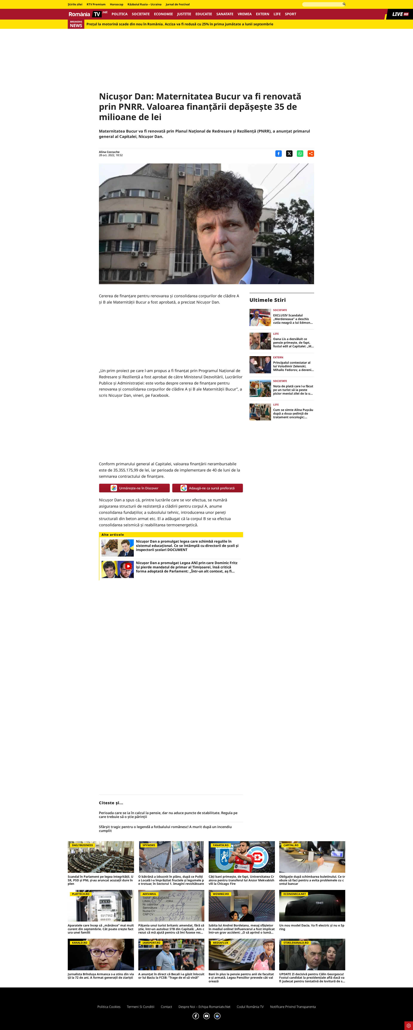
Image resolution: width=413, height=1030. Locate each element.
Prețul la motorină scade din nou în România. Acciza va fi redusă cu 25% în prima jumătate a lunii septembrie (179, 24)
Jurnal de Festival (178, 4)
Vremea (245, 14)
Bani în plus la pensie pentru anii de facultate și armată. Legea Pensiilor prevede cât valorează (241, 977)
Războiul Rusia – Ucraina (145, 4)
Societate (141, 14)
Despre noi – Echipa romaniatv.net (204, 1007)
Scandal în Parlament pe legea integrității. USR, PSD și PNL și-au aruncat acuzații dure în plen (100, 880)
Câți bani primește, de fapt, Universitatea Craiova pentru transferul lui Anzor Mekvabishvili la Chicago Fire (241, 880)
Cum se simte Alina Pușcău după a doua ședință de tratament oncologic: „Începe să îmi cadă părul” (293, 413)
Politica (120, 14)
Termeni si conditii (140, 1007)
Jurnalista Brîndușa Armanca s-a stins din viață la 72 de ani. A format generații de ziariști (101, 976)
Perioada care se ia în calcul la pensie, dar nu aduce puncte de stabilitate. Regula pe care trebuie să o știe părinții (168, 815)
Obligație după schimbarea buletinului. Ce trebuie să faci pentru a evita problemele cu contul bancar (312, 880)
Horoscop (116, 4)
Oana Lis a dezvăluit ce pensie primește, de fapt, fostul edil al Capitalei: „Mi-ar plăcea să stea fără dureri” (293, 342)
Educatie (204, 14)
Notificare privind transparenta (293, 1007)
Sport (290, 14)
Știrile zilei (75, 4)
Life (277, 14)
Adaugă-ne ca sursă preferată (212, 488)
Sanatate (224, 14)
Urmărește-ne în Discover (138, 488)
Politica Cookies (108, 1007)
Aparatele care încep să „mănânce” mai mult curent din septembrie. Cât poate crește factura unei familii (101, 929)
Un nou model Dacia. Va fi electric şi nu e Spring (311, 927)
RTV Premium (96, 4)
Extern (262, 14)
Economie (163, 14)
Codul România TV (250, 1007)
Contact (166, 1007)
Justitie (184, 14)
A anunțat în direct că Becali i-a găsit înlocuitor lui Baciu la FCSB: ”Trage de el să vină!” (171, 976)
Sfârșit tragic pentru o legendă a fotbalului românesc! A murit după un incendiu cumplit (165, 829)
